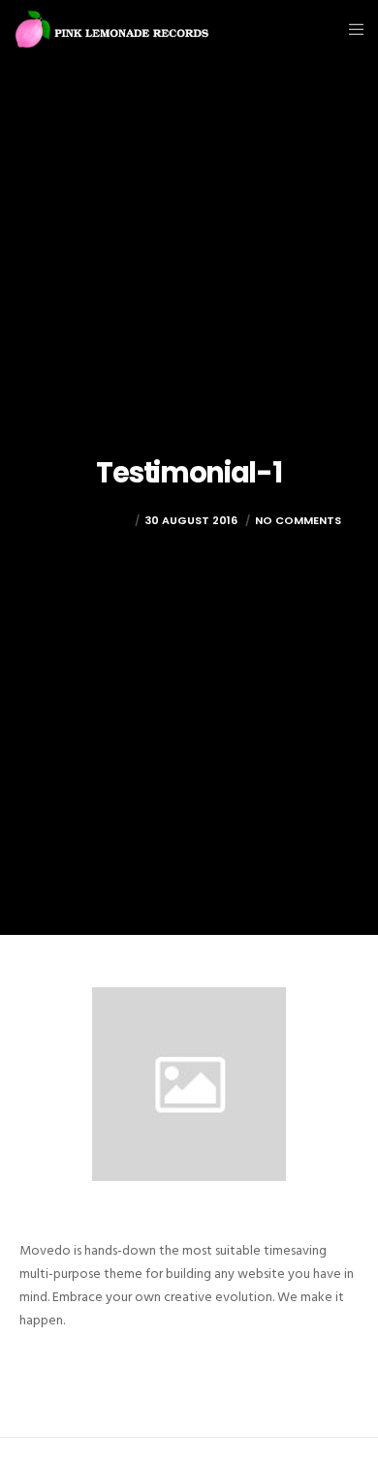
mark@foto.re (84, 520)
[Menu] (350, 29)
